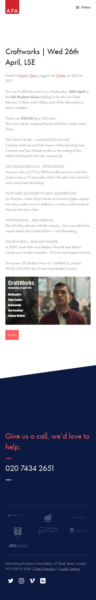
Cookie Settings (69, 568)
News (33, 75)
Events (23, 75)
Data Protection (45, 568)
